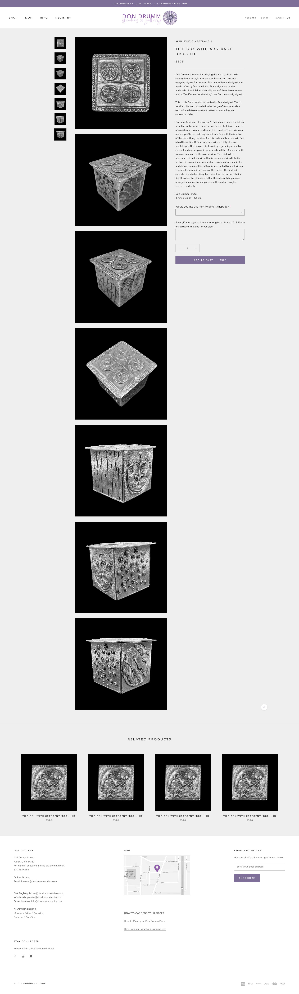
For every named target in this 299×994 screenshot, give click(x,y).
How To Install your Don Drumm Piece (145, 929)
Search (265, 18)
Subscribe (247, 878)
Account (250, 18)
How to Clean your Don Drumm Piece (144, 921)
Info (44, 17)
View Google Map (157, 875)
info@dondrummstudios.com (46, 901)
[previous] (11, 784)
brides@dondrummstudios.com (46, 893)
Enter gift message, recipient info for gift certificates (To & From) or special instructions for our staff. (210, 224)
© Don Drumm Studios (30, 983)
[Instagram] (23, 956)
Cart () (283, 17)
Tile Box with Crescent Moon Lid (48, 816)
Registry (63, 17)
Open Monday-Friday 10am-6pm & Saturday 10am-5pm (149, 3)
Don (29, 17)
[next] (288, 784)
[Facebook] (15, 956)
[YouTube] (31, 956)
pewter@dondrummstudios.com (44, 897)
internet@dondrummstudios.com (39, 881)
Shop (13, 17)
